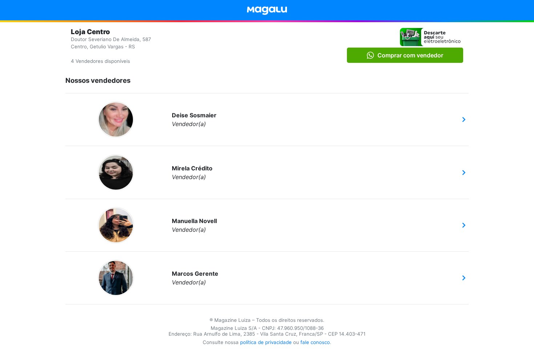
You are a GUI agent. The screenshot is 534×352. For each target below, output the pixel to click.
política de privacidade (266, 342)
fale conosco (315, 342)
